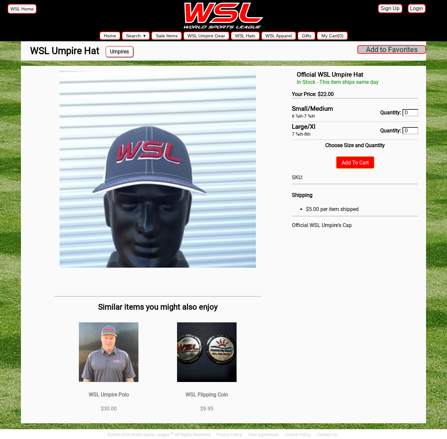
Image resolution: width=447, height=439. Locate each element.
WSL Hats (245, 35)
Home (110, 35)
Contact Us (327, 434)
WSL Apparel (278, 35)
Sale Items (167, 35)
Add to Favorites (392, 49)
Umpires (119, 51)
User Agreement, (264, 434)
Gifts (306, 35)
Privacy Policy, (229, 434)
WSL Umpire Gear (206, 35)
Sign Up (390, 8)
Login (416, 8)
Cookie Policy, (298, 434)
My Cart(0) (332, 35)
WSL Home (22, 8)
